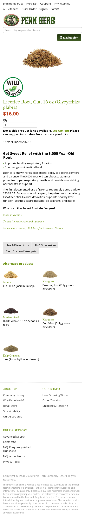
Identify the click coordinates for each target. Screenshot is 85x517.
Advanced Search (14, 436)
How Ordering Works (55, 395)
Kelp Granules (11, 355)
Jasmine (7, 282)
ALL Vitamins (11, 8)
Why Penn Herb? (13, 400)
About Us (10, 389)
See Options (61, 130)
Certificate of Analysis (21, 251)
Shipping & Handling (55, 406)
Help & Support (15, 430)
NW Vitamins (62, 3)
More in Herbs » (12, 215)
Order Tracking (51, 400)
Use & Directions (17, 245)
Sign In (43, 8)
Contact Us (10, 442)
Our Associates (12, 416)
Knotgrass (48, 281)
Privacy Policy (11, 462)
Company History (14, 395)
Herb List (31, 3)
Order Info (51, 389)
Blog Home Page (13, 3)
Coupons (46, 3)
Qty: (5, 120)
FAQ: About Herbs (14, 456)
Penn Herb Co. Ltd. (29, 20)
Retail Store (10, 406)
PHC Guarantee (45, 245)
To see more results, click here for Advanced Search (33, 228)
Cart (55, 9)
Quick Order (29, 8)
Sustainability (11, 411)
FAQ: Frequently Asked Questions (17, 449)
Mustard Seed (11, 317)
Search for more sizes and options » (23, 221)
